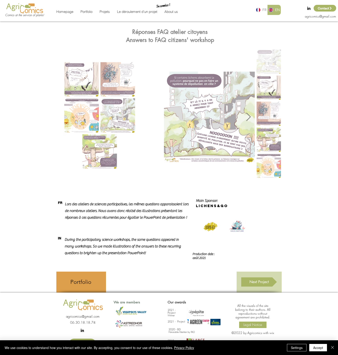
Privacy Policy (184, 347)
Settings (297, 347)
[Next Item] (248, 117)
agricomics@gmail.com (320, 16)
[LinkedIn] (308, 8)
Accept (318, 347)
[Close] (332, 347)
